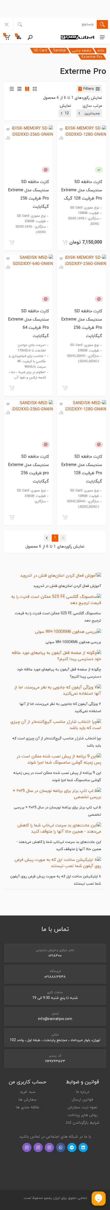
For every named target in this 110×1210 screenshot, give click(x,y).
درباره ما (82, 1092)
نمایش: (65, 106)
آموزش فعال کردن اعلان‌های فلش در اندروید (67, 586)
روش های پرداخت (82, 1115)
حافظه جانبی (82, 50)
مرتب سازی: (92, 106)
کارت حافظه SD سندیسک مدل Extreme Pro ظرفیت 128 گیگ (81, 190)
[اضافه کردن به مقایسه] (61, 138)
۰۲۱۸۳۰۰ (55, 955)
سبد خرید (28, 1092)
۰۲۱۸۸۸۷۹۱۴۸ (55, 976)
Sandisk (59, 50)
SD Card (40, 50)
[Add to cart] (65, 242)
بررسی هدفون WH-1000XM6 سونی (73, 642)
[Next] (47, 538)
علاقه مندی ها (27, 1107)
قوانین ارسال (82, 1099)
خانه (100, 50)
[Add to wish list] (61, 129)
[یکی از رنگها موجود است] (99, 170)
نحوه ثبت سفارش (82, 1107)
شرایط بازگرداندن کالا (83, 1123)
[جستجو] (102, 24)
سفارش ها (27, 1099)
